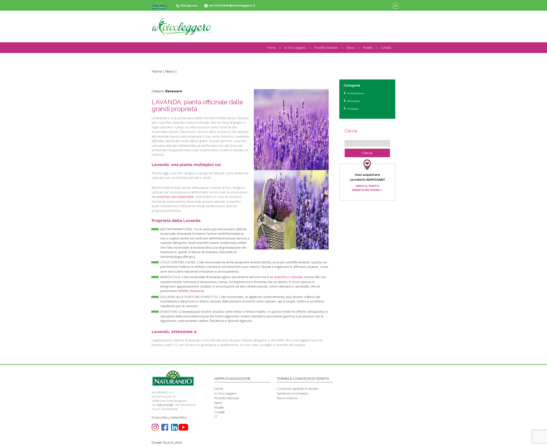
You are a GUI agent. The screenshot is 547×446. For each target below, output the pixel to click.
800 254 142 (189, 5)
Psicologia (352, 108)
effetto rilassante (191, 291)
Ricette (367, 47)
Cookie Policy (178, 417)
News (351, 47)
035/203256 (165, 404)
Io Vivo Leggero (295, 47)
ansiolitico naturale (288, 277)
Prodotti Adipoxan (326, 47)
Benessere (173, 91)
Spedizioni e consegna (292, 393)
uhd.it (178, 442)
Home (271, 47)
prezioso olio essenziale (175, 197)
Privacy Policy (160, 417)
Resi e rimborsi (287, 398)
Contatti (386, 47)
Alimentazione (355, 93)
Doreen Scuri (161, 442)
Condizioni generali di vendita (297, 388)
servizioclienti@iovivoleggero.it (232, 5)
